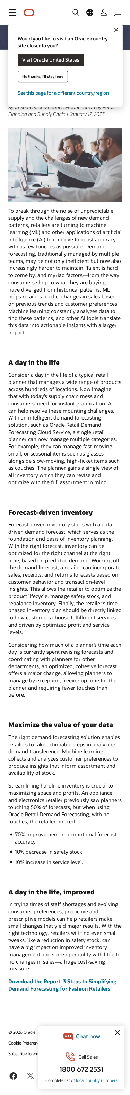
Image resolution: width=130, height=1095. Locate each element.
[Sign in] (103, 12)
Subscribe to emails (26, 1053)
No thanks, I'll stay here (42, 76)
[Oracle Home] (29, 13)
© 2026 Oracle (21, 1032)
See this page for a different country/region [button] (63, 93)
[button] (12, 12)
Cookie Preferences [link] (26, 1043)
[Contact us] (117, 12)
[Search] (76, 12)
